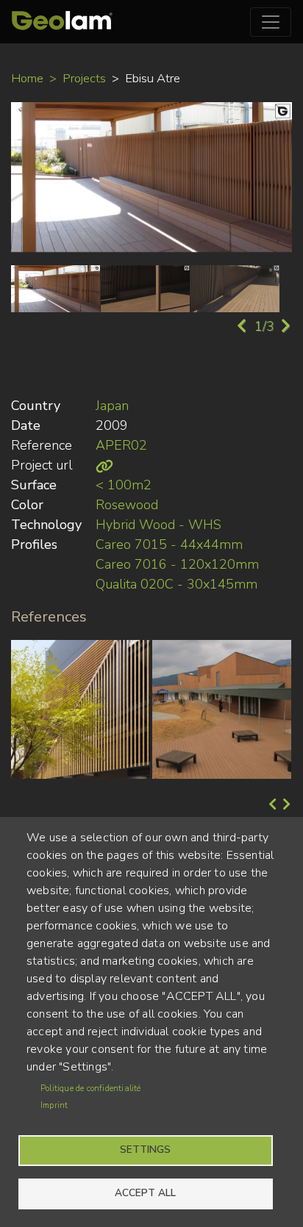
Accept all (145, 1193)
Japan (112, 405)
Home (27, 78)
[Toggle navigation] (270, 22)
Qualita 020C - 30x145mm (176, 584)
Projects (84, 78)
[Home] (62, 21)
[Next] (285, 805)
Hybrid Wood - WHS (158, 524)
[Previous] (271, 805)
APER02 (121, 445)
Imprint (54, 1105)
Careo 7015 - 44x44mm (169, 544)
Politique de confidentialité (90, 1088)
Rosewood (127, 505)
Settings (145, 1149)
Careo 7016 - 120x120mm (177, 564)
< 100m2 (124, 485)
